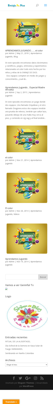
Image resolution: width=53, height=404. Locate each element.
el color (9, 157)
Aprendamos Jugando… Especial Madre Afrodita (25, 88)
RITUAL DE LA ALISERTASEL (17, 341)
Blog (16, 56)
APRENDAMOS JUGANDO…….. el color (24, 50)
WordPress (28, 386)
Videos (16, 214)
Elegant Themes (26, 383)
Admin (11, 53)
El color (9, 208)
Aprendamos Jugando (16, 258)
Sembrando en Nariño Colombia (19, 353)
